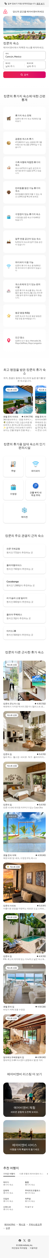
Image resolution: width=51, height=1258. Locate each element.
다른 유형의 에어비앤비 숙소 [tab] (31, 1173)
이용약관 (33, 1248)
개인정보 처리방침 (19, 1248)
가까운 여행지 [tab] (9, 1173)
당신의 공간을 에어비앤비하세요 (28, 11)
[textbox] (13, 66)
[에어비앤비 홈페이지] (5, 11)
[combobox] (24, 56)
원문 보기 (40, 3)
